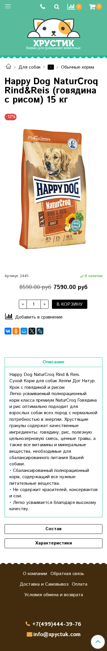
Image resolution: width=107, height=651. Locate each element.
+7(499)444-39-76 (56, 624)
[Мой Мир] (24, 331)
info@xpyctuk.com (56, 634)
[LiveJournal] (40, 331)
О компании (35, 573)
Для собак (30, 67)
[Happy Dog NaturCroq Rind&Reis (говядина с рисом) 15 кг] (53, 192)
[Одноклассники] (16, 331)
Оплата (79, 584)
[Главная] (8, 67)
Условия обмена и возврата (53, 595)
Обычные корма (77, 67)
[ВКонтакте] (8, 331)
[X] (32, 331)
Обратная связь (67, 573)
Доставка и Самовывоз (44, 584)
